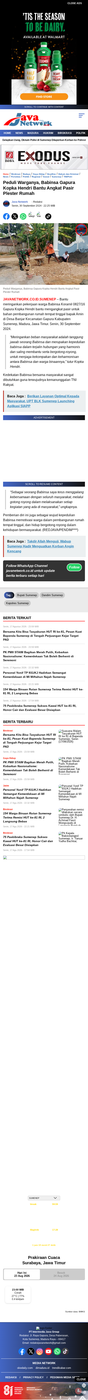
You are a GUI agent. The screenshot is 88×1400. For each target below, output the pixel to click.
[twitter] (31, 1354)
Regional (36, 177)
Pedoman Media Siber (65, 1377)
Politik (81, 133)
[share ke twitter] (15, 218)
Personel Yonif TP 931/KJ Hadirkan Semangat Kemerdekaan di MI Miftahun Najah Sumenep (27, 793)
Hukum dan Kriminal (68, 174)
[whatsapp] (57, 1354)
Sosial (46, 177)
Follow (74, 567)
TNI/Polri (68, 177)
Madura (33, 133)
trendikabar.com (61, 1367)
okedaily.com (25, 1367)
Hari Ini (22, 1274)
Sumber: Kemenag (44, 1249)
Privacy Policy (33, 1377)
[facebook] (22, 1354)
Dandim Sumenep (52, 595)
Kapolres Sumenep (17, 603)
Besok (61, 1274)
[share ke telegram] (32, 218)
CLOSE (81, 1379)
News (19, 133)
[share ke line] (41, 218)
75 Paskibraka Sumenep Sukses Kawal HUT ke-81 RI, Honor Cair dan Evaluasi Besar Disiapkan (28, 841)
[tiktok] (66, 1354)
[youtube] (49, 1354)
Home (7, 133)
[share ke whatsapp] (24, 218)
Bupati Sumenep (27, 595)
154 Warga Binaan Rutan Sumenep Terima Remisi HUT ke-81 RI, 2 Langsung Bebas (27, 817)
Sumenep (56, 177)
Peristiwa (15, 177)
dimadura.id (42, 1367)
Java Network (20, 201)
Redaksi (11, 1377)
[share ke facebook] (7, 218)
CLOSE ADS (75, 3)
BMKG (82, 1311)
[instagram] (40, 1354)
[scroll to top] (82, 1376)
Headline (51, 174)
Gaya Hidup (39, 174)
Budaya (26, 174)
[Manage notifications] (78, 1391)
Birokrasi (65, 133)
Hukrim (48, 133)
